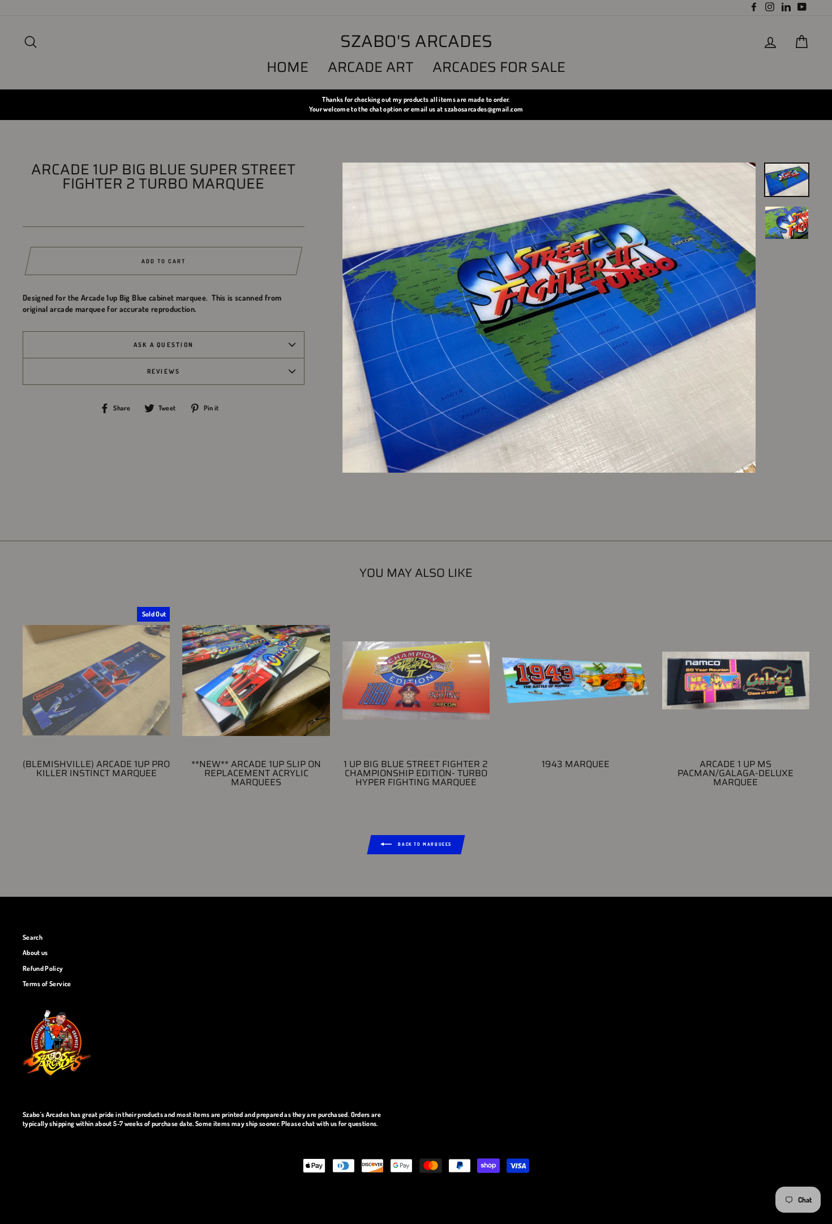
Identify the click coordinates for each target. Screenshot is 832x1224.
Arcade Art (371, 67)
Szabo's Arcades (416, 41)
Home (287, 67)
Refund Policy (43, 968)
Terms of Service (47, 983)
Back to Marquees (424, 844)
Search (32, 937)
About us (35, 952)
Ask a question (164, 344)
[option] (416, 104)
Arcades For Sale (498, 67)
